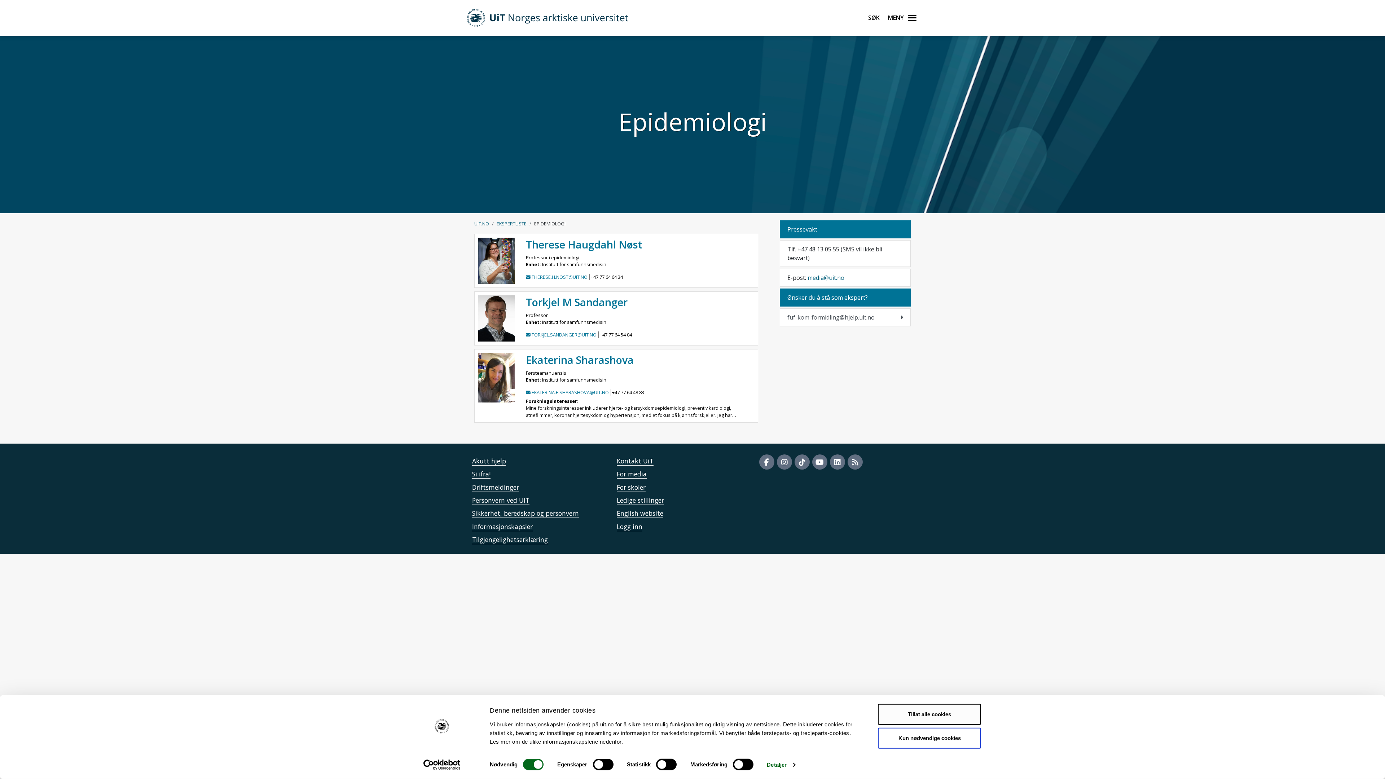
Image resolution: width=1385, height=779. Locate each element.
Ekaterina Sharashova (580, 360)
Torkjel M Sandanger (577, 302)
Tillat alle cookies (929, 714)
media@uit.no (826, 278)
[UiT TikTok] (802, 462)
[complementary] (845, 317)
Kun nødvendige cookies (929, 738)
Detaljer (777, 765)
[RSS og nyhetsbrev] (855, 462)
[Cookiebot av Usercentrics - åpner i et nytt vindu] (442, 765)
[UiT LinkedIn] (837, 462)
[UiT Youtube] (819, 462)
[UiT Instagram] (784, 462)
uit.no (481, 223)
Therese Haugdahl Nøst (584, 244)
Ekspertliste (512, 223)
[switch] (603, 764)
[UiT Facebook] (766, 462)
